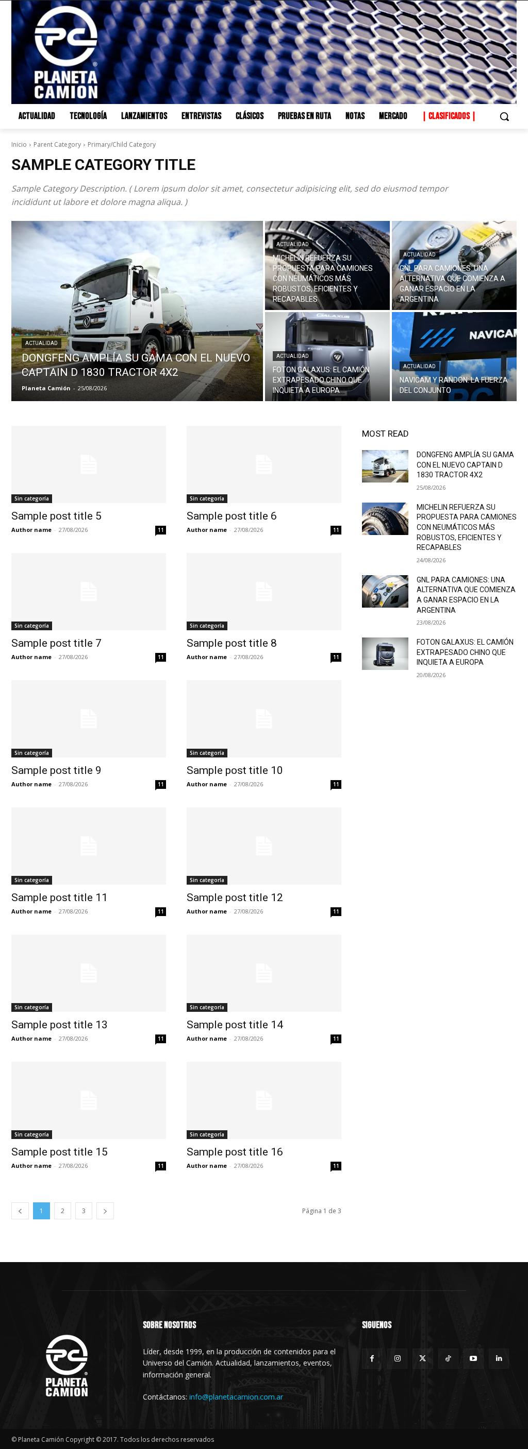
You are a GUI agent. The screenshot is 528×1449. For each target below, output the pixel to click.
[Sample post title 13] (88, 973)
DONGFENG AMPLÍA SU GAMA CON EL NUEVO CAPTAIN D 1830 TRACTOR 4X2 (465, 465)
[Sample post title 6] (264, 464)
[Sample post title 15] (88, 1100)
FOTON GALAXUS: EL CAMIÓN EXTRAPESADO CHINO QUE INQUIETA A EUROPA (465, 652)
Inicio (19, 144)
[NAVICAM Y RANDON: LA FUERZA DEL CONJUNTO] (454, 356)
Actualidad (41, 343)
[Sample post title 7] (88, 591)
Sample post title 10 (235, 770)
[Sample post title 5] (88, 464)
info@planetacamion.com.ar (236, 1397)
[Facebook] (372, 1359)
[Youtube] (474, 1359)
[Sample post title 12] (264, 846)
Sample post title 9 (56, 770)
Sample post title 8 (232, 643)
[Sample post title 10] (264, 718)
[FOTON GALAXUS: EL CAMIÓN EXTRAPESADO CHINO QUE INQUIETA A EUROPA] (327, 356)
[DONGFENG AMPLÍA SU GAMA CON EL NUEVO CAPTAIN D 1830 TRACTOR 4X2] (137, 311)
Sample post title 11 (59, 897)
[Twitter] (422, 1359)
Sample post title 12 (235, 897)
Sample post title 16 (235, 1152)
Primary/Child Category (122, 144)
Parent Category (57, 144)
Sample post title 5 (56, 516)
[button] (504, 116)
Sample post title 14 (235, 1025)
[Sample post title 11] (88, 846)
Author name (31, 529)
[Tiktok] (448, 1359)
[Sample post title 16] (264, 1100)
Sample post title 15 (59, 1152)
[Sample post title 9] (88, 718)
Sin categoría (31, 498)
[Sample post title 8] (264, 591)
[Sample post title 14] (264, 973)
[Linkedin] (499, 1359)
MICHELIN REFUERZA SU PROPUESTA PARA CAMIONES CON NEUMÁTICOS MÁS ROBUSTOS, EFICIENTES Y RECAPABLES (467, 527)
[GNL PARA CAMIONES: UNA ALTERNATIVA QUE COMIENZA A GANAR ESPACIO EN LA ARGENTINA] (454, 265)
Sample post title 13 (59, 1025)
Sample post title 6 (232, 516)
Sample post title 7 (56, 643)
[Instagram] (397, 1359)
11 (161, 529)
